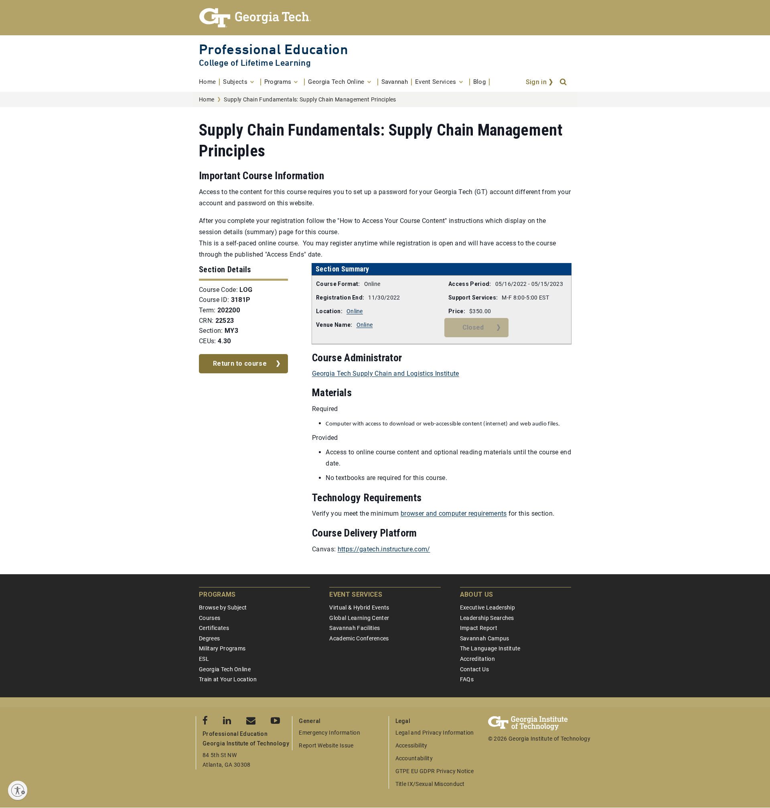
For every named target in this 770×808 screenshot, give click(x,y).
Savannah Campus (484, 638)
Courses (209, 618)
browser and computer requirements (454, 513)
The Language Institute (490, 648)
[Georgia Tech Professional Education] (385, 17)
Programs (217, 594)
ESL (204, 659)
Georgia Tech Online (225, 669)
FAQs (467, 679)
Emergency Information (329, 732)
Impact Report (478, 628)
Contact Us (474, 669)
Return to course (240, 363)
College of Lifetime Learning (255, 63)
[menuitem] (209, 82)
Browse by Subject (223, 607)
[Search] (564, 82)
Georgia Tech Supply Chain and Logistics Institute (385, 373)
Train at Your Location (228, 679)
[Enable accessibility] (17, 790)
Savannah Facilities (354, 628)
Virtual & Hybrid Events (359, 607)
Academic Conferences (359, 638)
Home (206, 99)
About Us (476, 594)
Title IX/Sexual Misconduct (430, 784)
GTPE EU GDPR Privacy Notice (434, 771)
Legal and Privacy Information (434, 732)
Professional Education (273, 49)
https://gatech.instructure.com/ (384, 549)
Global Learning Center (359, 618)
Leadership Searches (487, 618)
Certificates (214, 628)
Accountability (414, 758)
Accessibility (411, 745)
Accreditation (477, 659)
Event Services (355, 594)
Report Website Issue (326, 745)
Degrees (209, 638)
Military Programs (222, 648)
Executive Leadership (487, 607)
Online (354, 311)
